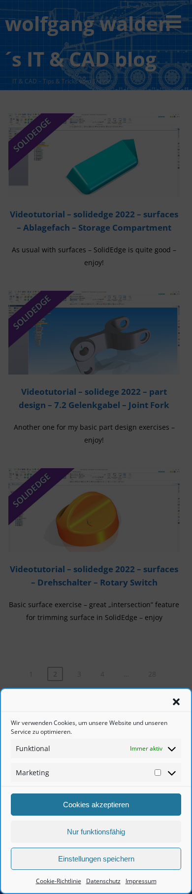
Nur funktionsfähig (96, 831)
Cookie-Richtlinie (58, 881)
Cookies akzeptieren (96, 804)
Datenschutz (103, 881)
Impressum (141, 881)
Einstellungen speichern (96, 859)
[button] (176, 702)
